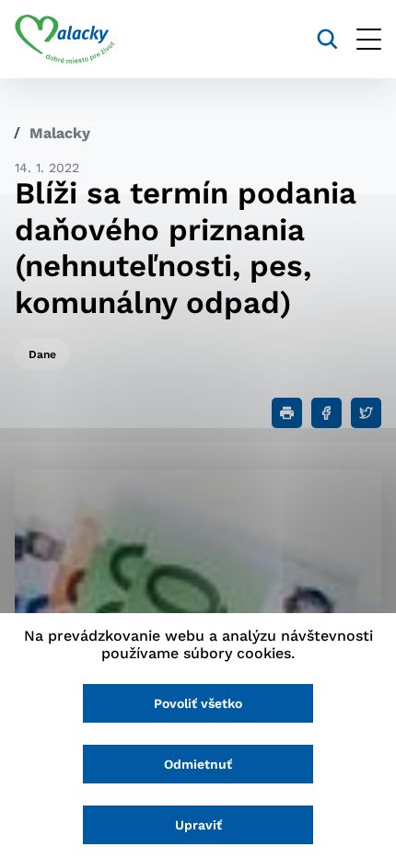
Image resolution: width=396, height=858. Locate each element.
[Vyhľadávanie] (327, 39)
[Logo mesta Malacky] (65, 39)
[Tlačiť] (287, 413)
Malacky (59, 133)
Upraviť (198, 824)
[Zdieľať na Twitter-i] (366, 413)
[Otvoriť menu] (368, 39)
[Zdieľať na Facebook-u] (326, 413)
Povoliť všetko (198, 703)
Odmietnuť (198, 764)
